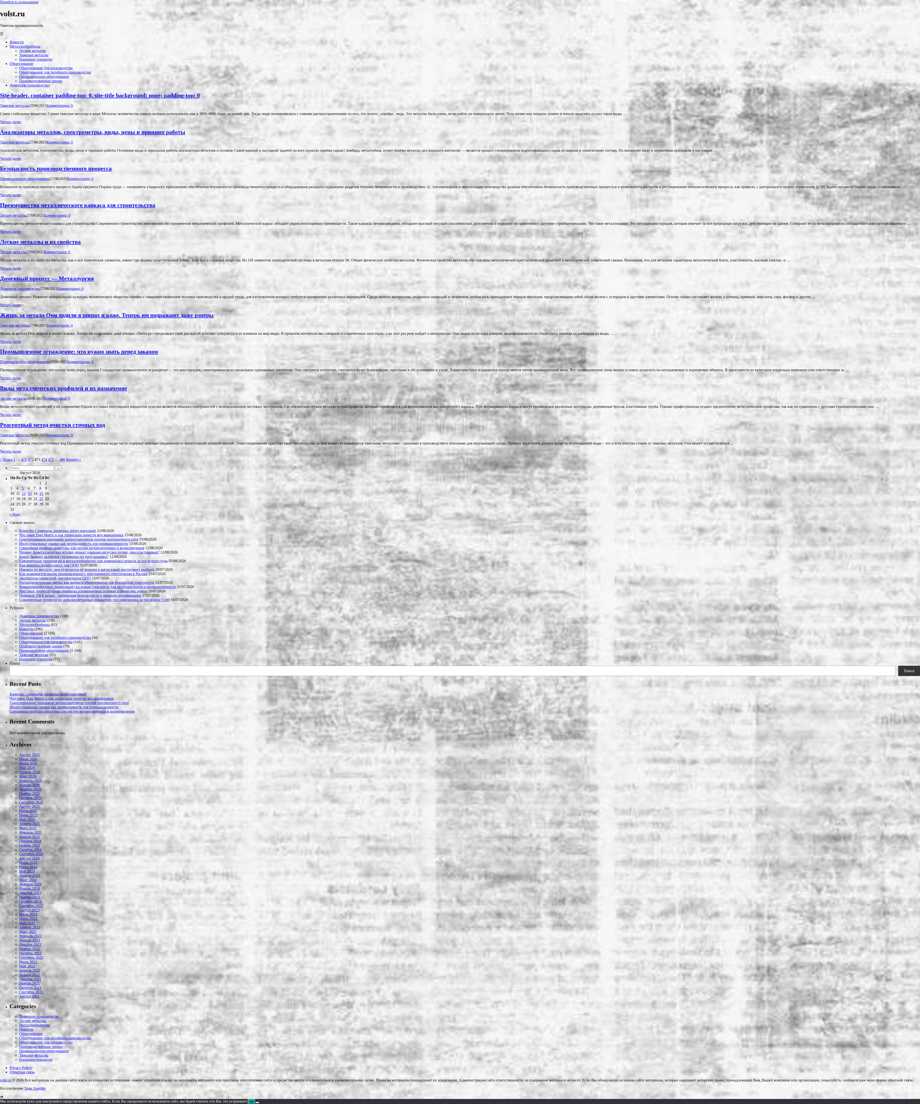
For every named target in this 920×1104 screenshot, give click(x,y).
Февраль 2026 (30, 781)
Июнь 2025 (28, 815)
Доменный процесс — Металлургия (47, 278)
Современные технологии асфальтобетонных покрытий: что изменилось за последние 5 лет (94, 600)
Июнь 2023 (28, 919)
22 (41, 499)
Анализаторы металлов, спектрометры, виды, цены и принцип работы (92, 132)
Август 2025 (29, 806)
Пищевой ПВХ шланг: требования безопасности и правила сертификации (80, 595)
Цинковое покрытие (35, 659)
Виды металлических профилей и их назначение (63, 388)
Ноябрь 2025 (29, 794)
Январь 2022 (29, 975)
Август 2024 (29, 858)
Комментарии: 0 (59, 106)
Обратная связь (22, 1072)
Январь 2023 (29, 940)
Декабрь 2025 (30, 789)
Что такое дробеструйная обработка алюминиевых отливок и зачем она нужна (83, 591)
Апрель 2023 (29, 927)
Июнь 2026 (28, 763)
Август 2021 (29, 996)
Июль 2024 (28, 863)
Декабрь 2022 (30, 944)
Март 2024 (27, 880)
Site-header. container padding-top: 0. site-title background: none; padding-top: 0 (100, 95)
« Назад (6, 459)
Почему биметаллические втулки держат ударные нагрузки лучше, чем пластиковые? (89, 552)
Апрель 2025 (29, 824)
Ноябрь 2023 (29, 897)
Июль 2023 (28, 914)
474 (44, 459)
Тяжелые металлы (14, 106)
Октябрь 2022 (30, 953)
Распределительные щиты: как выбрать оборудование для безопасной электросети (86, 582)
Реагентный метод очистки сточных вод (52, 425)
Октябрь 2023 (30, 901)
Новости (26, 629)
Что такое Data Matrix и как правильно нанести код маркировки (71, 535)
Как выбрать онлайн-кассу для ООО (49, 565)
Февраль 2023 (30, 936)
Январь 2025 (29, 837)
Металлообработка (34, 625)
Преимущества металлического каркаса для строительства (77, 205)
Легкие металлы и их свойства (40, 242)
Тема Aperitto (35, 1088)
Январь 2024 (29, 888)
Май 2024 (27, 871)
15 (41, 493)
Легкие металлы (13, 215)
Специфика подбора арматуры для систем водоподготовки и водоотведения (81, 548)
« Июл (15, 514)
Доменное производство (20, 289)
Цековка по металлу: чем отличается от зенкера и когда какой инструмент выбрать (87, 569)
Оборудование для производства (46, 642)
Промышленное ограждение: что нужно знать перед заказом (79, 351)
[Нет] (257, 1102)
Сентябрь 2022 (31, 957)
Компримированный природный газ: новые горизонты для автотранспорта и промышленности (97, 587)
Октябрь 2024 (30, 850)
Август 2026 (29, 755)
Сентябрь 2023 (31, 906)
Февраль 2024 (30, 884)
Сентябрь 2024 (31, 854)
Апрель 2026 (29, 772)
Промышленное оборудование (25, 179)
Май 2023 (27, 923)
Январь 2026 (29, 785)
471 (24, 459)
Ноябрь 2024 (29, 845)
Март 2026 (27, 776)
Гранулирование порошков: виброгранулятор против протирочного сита (78, 539)
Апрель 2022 (29, 970)
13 (30, 493)
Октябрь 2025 (30, 798)
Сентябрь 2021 (31, 992)
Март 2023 (27, 932)
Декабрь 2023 (30, 893)
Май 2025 (27, 819)
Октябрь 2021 (30, 988)
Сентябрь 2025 (31, 802)
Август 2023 (29, 910)
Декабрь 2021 (30, 979)
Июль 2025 (28, 811)
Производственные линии (40, 646)
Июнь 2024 (28, 867)
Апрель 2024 (29, 875)
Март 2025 (27, 828)
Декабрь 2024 (30, 841)
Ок (251, 1101)
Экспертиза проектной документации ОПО (55, 578)
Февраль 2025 (30, 832)
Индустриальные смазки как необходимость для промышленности (73, 544)
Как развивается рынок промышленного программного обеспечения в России (83, 574)
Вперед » (73, 459)
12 (24, 493)
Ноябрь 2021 (29, 983)
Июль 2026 (28, 759)
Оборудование (31, 633)
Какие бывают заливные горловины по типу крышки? (64, 557)
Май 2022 (27, 966)
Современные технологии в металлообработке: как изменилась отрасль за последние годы (93, 561)
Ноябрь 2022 (29, 949)
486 (62, 459)
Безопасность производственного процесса (56, 168)
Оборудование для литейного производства (55, 638)
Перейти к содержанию (19, 2)
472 (31, 459)
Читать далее (10, 122)
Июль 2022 (28, 962)
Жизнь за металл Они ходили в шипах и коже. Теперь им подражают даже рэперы (107, 315)
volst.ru (5, 1080)
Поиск (15, 663)
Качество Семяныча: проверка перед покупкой (57, 531)
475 (51, 459)
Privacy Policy (21, 1068)
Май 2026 (27, 768)
